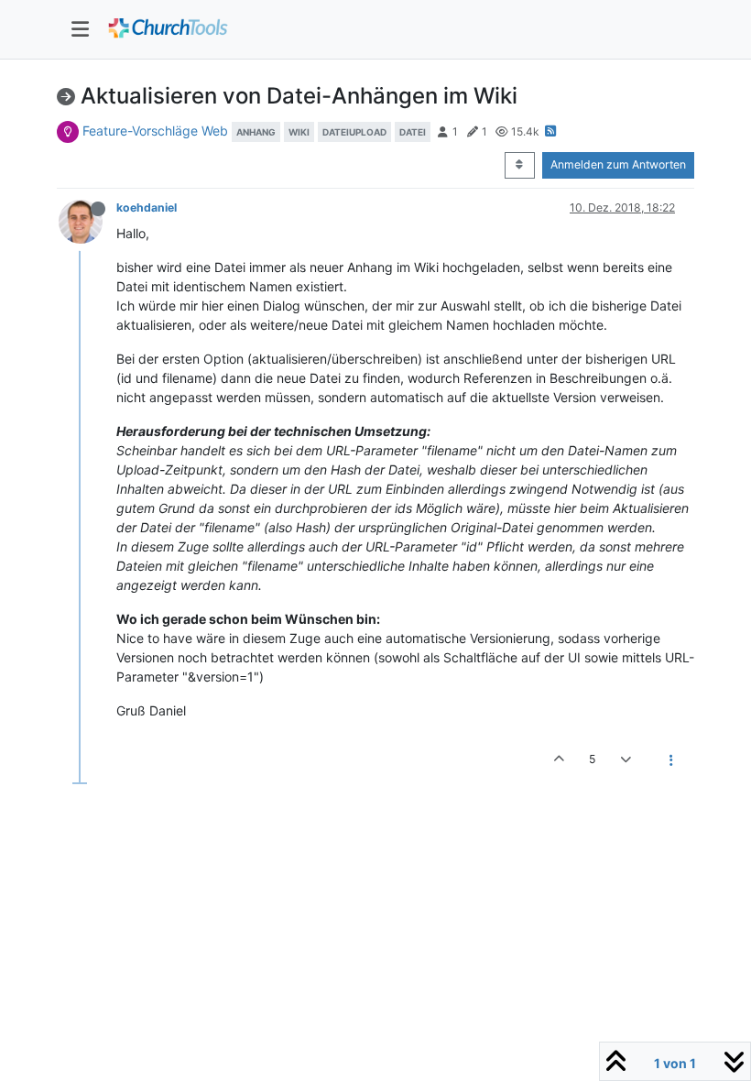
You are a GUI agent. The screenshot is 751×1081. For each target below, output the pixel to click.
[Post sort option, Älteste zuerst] (520, 165)
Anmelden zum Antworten (618, 164)
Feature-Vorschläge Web (155, 130)
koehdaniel (146, 207)
